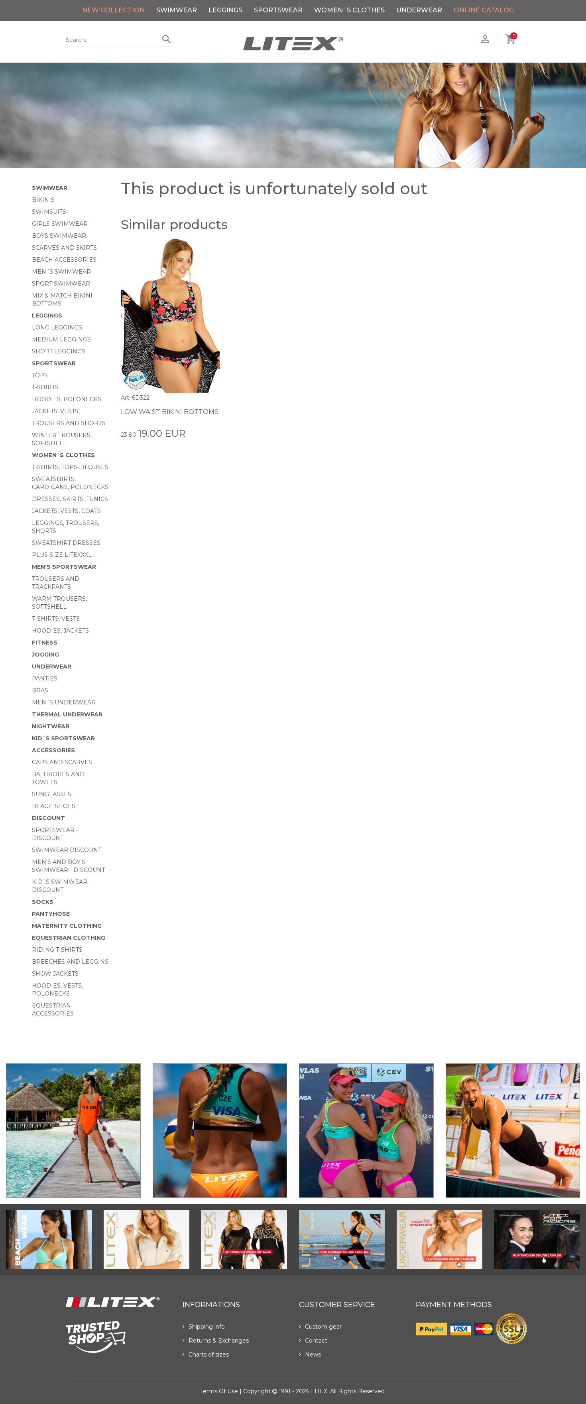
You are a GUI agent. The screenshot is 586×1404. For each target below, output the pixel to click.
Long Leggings (57, 327)
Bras (40, 690)
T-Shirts (45, 387)
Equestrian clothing (68, 937)
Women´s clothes (349, 10)
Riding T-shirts (57, 949)
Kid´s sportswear (63, 738)
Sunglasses (51, 794)
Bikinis (43, 199)
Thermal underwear (67, 714)
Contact (316, 1340)
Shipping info (207, 1326)
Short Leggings (58, 351)
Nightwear (50, 726)
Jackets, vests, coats (66, 511)
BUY (214, 432)
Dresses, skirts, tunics (70, 499)
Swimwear (176, 10)
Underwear (419, 10)
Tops (40, 375)
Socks (42, 901)
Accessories (53, 750)
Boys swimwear (59, 235)
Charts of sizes (209, 1354)
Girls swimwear (60, 223)
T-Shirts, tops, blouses (70, 467)
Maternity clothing (67, 925)
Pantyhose (51, 913)
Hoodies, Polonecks (66, 399)
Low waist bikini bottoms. (170, 412)
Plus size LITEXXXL (62, 554)
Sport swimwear (61, 283)
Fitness (44, 642)
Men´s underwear (64, 702)
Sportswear (278, 10)
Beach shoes (53, 806)
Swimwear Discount (66, 850)
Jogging (45, 654)
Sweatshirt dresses (66, 542)
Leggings (225, 10)
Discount (48, 818)
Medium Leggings (61, 339)
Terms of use (219, 1391)
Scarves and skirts (64, 247)
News (313, 1354)
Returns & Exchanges (219, 1340)
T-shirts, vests (56, 618)
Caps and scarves (62, 762)
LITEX (319, 1391)
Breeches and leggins (70, 961)
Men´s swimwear (61, 271)
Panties (44, 678)
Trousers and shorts (68, 423)
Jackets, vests (55, 411)
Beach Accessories (64, 259)
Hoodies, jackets (60, 630)
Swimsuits (49, 211)
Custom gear (323, 1326)
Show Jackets (55, 973)
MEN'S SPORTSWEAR (64, 566)
